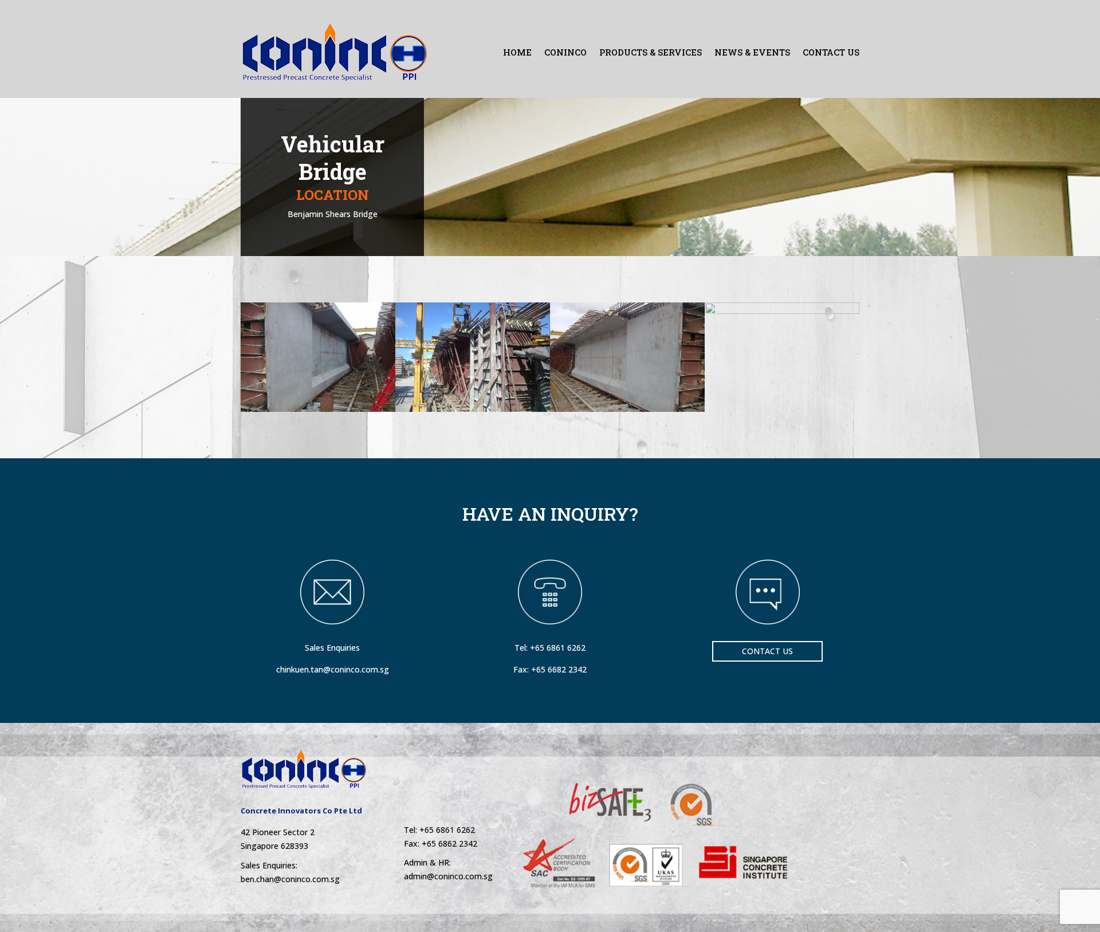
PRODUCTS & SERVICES (650, 52)
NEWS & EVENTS (752, 52)
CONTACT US (831, 52)
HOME (517, 52)
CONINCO (565, 52)
